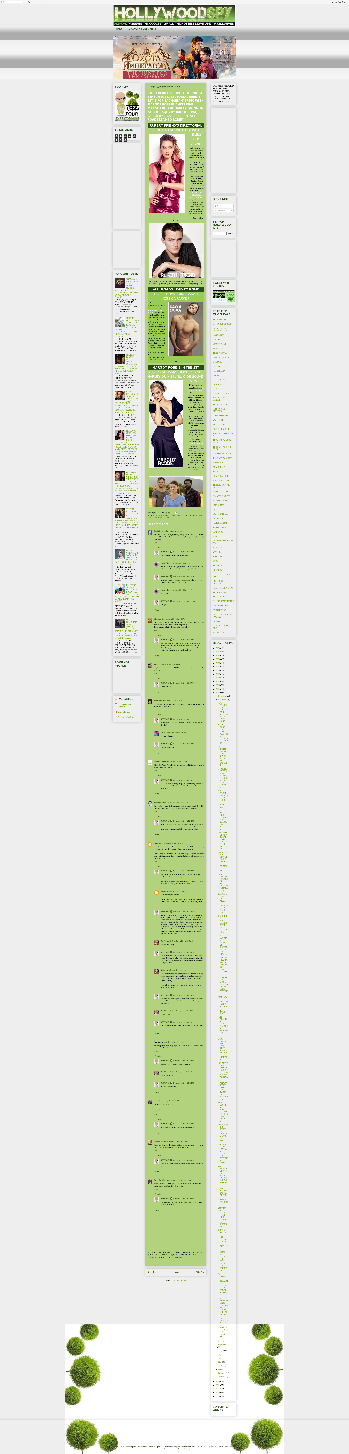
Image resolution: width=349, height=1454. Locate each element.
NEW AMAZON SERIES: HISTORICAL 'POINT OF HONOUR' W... (223, 1089)
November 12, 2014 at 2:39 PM (183, 952)
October (221, 1341)
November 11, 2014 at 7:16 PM (183, 1083)
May (220, 1361)
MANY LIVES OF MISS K (223, 434)
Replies (159, 547)
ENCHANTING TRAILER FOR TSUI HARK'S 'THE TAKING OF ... (223, 1261)
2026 (218, 648)
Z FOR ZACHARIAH (162, 518)
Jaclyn (156, 664)
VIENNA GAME (219, 344)
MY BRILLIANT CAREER (220, 398)
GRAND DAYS (219, 467)
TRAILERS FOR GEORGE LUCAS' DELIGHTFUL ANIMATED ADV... (222, 861)
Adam (163, 732)
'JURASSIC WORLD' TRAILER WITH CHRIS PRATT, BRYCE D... (223, 798)
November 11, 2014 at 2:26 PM (183, 871)
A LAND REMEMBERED (223, 601)
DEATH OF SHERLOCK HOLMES (223, 615)
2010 (218, 1392)
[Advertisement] (126, 185)
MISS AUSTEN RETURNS (219, 409)
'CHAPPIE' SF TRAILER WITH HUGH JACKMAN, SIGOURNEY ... (223, 1217)
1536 (215, 536)
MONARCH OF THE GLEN (221, 626)
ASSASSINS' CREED (221, 496)
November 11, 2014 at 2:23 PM (183, 744)
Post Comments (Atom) (180, 1280)
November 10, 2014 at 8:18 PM (183, 640)
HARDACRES (218, 335)
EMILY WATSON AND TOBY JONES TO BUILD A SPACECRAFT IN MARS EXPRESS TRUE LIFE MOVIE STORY (127, 557)
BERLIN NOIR (219, 424)
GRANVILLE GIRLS (221, 476)
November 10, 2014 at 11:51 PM (182, 590)
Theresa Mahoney (160, 802)
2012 (218, 1385)
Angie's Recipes (124, 711)
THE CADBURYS (220, 592)
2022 (218, 663)
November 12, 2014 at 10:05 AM (182, 941)
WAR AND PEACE (220, 514)
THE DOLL (217, 565)
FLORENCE (218, 462)
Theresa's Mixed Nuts (126, 717)
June (220, 1358)
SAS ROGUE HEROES (222, 324)
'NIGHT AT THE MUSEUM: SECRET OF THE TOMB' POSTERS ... (223, 985)
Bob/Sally (157, 531)
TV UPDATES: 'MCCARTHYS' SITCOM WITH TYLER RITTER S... (223, 1284)
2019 (218, 674)
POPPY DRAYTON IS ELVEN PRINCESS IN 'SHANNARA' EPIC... (223, 1025)
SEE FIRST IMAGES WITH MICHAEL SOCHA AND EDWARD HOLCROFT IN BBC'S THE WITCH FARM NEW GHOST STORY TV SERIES (126, 363)
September (222, 1344)
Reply (156, 542)
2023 (218, 659)
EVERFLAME (219, 632)
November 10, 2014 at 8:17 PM (183, 552)
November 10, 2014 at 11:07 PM (184, 576)
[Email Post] (175, 512)
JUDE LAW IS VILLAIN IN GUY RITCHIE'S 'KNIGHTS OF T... (223, 1005)
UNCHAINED (218, 505)
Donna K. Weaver (160, 1141)
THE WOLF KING (220, 596)
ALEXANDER (219, 518)
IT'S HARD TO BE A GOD (221, 575)
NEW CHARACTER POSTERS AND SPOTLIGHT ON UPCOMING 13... (223, 711)
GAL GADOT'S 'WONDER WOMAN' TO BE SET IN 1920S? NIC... (223, 1327)
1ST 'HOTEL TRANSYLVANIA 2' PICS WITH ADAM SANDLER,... (222, 755)
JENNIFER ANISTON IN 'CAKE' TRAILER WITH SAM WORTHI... (223, 777)
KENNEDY (217, 570)
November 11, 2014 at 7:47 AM (172, 843)
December (222, 696)
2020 (218, 670)
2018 (218, 677)
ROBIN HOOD (219, 371)
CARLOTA (217, 388)
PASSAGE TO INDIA (221, 393)
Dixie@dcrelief (159, 619)
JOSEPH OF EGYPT (221, 415)
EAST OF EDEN (220, 366)
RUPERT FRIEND (184, 515)
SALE (215, 471)
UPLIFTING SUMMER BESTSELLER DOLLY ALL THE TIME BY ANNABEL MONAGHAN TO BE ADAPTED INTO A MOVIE (127, 593)
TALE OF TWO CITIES (222, 458)
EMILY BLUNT (158, 515)
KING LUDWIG (219, 527)
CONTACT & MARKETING (142, 29)
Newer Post (152, 1272)
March (221, 1369)
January (221, 1376)
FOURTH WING (219, 610)
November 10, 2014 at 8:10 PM (175, 619)
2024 (218, 655)
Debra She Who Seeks (162, 1180)
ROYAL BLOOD (219, 379)
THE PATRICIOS (220, 404)
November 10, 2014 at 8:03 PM (172, 531)
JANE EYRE (218, 532)
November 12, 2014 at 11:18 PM (182, 1011)
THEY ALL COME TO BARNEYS (222, 441)
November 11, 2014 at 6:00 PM (179, 891)
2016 (218, 685)
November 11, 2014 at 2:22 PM (177, 1141)
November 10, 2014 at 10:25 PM (182, 563)
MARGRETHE (219, 556)
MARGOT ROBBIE (170, 515)
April (220, 1365)
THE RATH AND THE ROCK (222, 448)
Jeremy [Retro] (166, 563)
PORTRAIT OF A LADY (223, 587)
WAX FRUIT (218, 420)
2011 (218, 1388)
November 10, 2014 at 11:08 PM (184, 719)
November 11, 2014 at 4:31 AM (177, 802)
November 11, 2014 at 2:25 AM (176, 732)
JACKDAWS (217, 621)
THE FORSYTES (220, 353)
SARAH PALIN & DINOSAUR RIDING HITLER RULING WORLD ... (222, 1175)
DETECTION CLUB (221, 429)
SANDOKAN (218, 348)
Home (176, 1272)
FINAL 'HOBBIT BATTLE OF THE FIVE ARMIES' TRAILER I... (223, 1196)
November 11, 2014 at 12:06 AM (184, 601)
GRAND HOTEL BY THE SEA (223, 541)
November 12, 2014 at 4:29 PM (182, 970)
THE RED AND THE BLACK (221, 486)
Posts (218, 206)
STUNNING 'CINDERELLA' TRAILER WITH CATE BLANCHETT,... (223, 924)
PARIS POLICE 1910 (221, 480)
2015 (218, 689)
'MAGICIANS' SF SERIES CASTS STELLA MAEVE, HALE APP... (223, 1132)
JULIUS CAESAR (220, 523)
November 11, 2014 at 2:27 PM (183, 1124)
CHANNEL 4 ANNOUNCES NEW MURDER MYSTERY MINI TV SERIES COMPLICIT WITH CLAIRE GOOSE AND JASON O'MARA (126, 288)
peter (156, 1101)
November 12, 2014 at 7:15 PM (183, 995)
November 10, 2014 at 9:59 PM (169, 664)
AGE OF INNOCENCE (222, 453)
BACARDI (217, 375)
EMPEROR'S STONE (221, 605)
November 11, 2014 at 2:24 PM (183, 821)
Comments (220, 210)
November (222, 699)
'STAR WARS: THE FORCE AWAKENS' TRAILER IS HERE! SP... (223, 733)
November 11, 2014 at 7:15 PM (183, 1198)
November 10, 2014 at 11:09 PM (184, 780)
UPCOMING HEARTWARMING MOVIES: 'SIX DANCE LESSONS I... (223, 965)
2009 (218, 1396)
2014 (218, 692)
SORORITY (217, 547)
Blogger (189, 1449)
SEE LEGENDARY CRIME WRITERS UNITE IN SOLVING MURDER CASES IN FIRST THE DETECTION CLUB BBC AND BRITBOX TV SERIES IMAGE (127, 628)
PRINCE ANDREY (220, 491)
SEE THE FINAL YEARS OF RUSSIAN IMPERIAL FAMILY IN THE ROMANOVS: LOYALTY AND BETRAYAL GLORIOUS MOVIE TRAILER (127, 327)
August (221, 1350)
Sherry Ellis (158, 700)
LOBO (215, 561)
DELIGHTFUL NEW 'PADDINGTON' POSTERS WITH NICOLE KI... (223, 840)
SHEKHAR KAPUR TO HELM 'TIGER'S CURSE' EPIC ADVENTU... (223, 1239)
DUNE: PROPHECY (221, 357)
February (222, 1373)
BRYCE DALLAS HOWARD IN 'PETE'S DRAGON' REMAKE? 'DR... (223, 882)
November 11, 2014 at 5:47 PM (180, 1180)
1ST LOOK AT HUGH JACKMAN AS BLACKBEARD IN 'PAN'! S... (223, 819)
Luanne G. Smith (160, 761)
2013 (218, 1381)
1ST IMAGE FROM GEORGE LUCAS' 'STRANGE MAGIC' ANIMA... (223, 1070)
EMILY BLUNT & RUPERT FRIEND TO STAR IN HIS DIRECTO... (223, 1111)
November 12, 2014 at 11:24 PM (184, 1022)
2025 (218, 651)
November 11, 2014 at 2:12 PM (168, 1101)
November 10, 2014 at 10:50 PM (173, 700)
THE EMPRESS (219, 319)
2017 (218, 681)
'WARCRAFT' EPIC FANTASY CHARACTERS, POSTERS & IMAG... (223, 1153)
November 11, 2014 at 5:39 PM (182, 1072)
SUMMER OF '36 (220, 500)
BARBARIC (217, 362)
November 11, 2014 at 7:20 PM (183, 911)
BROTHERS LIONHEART (218, 582)
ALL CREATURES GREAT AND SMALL (222, 329)
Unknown (157, 843)
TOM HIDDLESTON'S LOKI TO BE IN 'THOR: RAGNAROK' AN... (223, 1306)
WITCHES (217, 552)
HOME (119, 29)
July (220, 1354)
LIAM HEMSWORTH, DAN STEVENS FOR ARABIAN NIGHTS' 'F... (223, 1049)
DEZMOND (165, 552)
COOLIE (216, 339)
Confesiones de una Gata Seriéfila (125, 705)
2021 (218, 666)
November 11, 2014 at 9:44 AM (173, 1042)
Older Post (200, 1272)
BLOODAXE (218, 384)
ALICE (216, 509)
